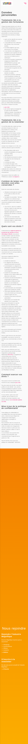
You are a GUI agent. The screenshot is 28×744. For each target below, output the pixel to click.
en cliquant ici (16, 176)
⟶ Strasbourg (5, 644)
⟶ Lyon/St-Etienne (6, 646)
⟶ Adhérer (4, 652)
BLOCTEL (10, 354)
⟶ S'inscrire (5, 669)
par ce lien (6, 107)
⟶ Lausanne (5, 650)
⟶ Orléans (4, 648)
